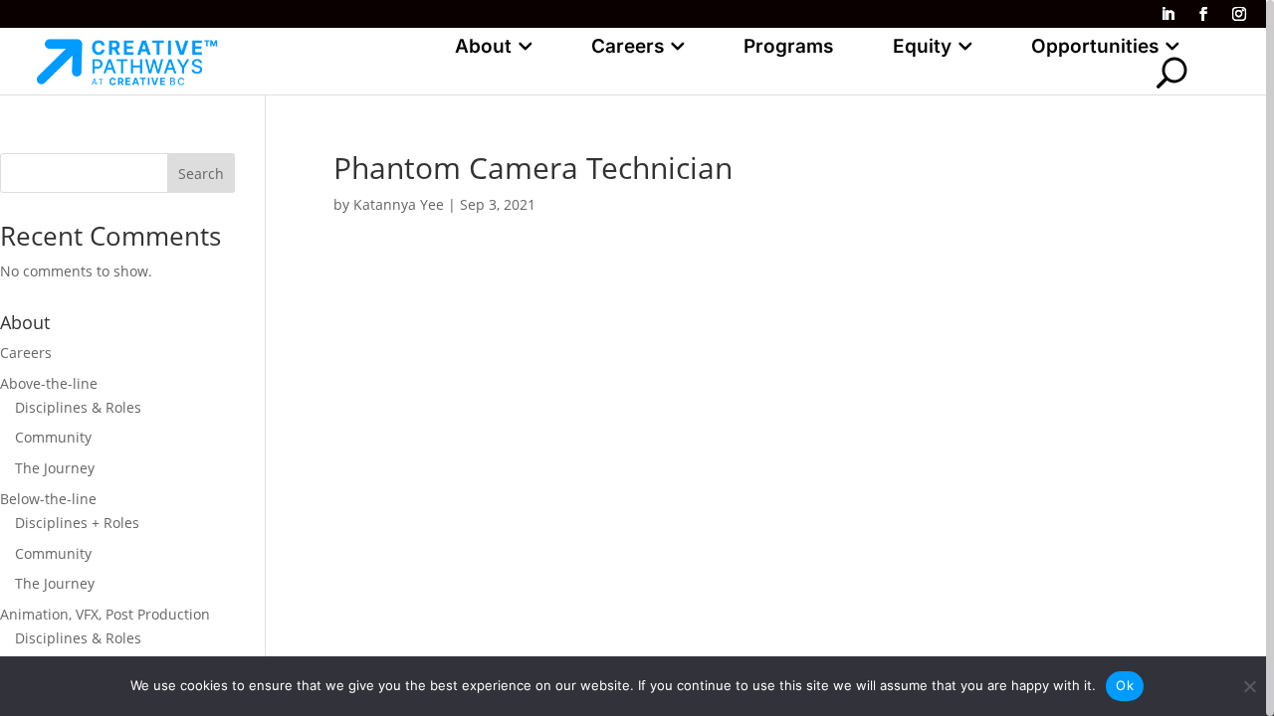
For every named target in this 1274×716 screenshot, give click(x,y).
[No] (1249, 686)
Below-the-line (48, 498)
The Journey (55, 467)
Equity (922, 46)
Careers (627, 46)
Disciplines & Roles (78, 407)
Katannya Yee (398, 204)
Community (53, 437)
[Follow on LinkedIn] (1167, 14)
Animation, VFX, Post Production (105, 614)
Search (201, 173)
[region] (637, 358)
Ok (1125, 685)
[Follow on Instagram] (1239, 14)
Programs (788, 46)
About (483, 46)
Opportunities (1095, 46)
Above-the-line (49, 383)
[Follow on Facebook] (1203, 14)
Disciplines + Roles (77, 522)
